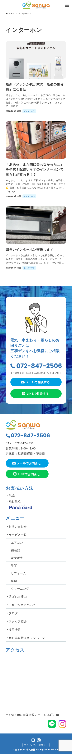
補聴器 (15, 550)
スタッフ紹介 (18, 621)
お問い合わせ (18, 526)
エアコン (17, 542)
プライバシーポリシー (36, 745)
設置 (14, 565)
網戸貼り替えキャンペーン (27, 638)
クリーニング (20, 588)
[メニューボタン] (67, 5)
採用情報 (15, 629)
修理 (14, 581)
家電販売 (17, 558)
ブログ (13, 613)
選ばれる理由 (18, 596)
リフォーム (18, 573)
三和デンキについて (22, 605)
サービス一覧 (18, 535)
